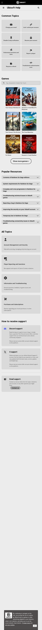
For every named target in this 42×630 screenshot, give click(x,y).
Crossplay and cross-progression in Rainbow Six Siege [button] (19, 190)
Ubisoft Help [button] (13, 7)
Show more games (20, 161)
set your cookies (10, 625)
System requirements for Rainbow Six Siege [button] (18, 184)
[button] (11, 26)
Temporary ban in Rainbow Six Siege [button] (15, 216)
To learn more (26, 623)
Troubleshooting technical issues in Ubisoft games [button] (17, 197)
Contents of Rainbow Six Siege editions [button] (16, 177)
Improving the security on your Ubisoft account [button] (19, 209)
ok (34, 625)
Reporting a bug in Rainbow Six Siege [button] (15, 203)
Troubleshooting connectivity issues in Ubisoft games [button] (18, 222)
